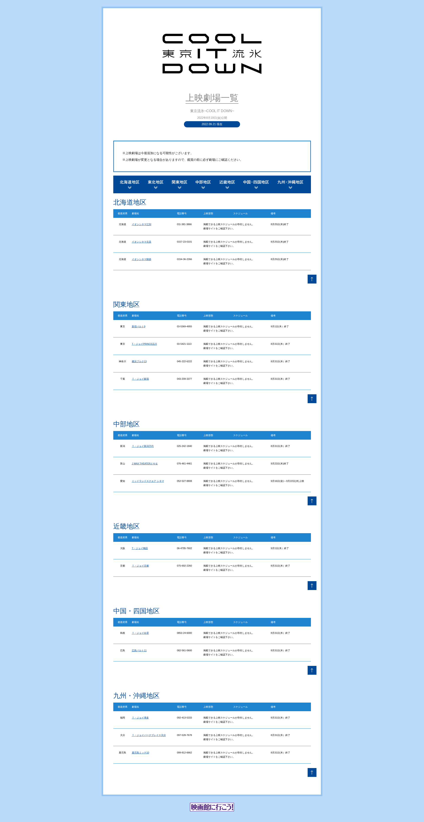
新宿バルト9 (138, 326)
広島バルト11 (139, 650)
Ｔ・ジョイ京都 (140, 565)
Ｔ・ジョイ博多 (140, 717)
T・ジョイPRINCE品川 (144, 344)
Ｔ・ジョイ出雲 (140, 633)
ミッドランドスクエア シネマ (148, 481)
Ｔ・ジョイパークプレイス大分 (149, 735)
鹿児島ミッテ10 (140, 752)
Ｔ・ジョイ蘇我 (140, 378)
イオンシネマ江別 (141, 224)
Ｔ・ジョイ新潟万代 (143, 446)
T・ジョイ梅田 (140, 548)
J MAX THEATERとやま (145, 463)
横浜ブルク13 (139, 361)
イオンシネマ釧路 (141, 259)
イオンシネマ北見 (141, 241)
